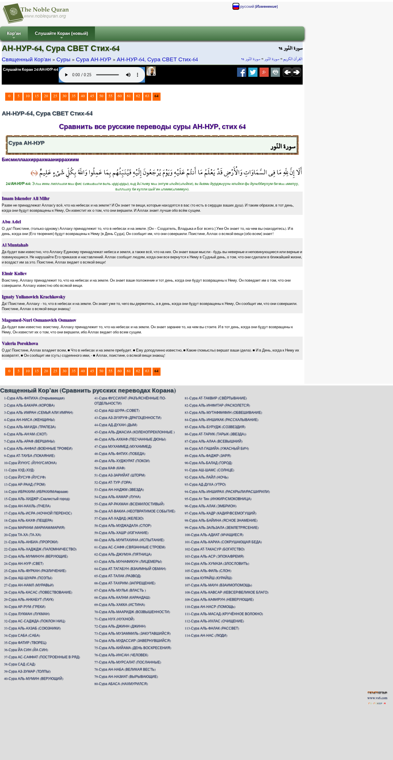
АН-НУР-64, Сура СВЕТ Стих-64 (157, 59)
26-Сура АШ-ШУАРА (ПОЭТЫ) (28, 577)
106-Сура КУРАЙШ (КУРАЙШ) (208, 577)
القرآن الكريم (293, 59)
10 (28, 95)
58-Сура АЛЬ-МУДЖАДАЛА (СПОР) (122, 525)
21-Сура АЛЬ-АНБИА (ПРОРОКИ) (31, 541)
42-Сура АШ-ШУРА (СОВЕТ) (117, 410)
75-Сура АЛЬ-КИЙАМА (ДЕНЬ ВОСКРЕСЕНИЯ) (132, 647)
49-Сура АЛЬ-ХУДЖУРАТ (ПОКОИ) (122, 460)
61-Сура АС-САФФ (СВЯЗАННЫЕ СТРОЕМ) (129, 547)
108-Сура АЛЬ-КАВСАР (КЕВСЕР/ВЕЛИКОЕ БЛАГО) (226, 592)
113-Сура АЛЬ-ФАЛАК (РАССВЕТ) (212, 628)
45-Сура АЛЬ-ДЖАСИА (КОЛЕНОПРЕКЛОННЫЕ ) (134, 431)
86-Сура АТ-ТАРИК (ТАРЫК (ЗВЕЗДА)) (215, 433)
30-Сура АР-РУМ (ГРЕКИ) (24, 606)
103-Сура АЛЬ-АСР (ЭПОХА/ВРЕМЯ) (214, 556)
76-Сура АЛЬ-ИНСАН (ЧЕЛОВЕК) (121, 654)
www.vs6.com (377, 697)
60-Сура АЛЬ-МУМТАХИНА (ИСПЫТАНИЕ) (129, 539)
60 (120, 95)
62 (138, 95)
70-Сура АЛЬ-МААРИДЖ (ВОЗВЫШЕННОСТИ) (132, 611)
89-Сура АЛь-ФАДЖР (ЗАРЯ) (208, 455)
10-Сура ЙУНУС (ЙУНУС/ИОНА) (30, 462)
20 (46, 95)
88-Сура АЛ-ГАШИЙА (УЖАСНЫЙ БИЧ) (217, 448)
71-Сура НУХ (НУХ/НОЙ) (114, 618)
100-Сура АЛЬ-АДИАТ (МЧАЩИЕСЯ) (214, 534)
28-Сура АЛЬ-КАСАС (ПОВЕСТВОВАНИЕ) (38, 592)
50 (101, 95)
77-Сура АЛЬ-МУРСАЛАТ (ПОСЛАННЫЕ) (127, 662)
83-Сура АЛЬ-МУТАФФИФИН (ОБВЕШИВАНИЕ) (223, 412)
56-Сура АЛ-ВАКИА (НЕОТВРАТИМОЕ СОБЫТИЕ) (134, 511)
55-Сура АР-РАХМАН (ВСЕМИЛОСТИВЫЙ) (129, 503)
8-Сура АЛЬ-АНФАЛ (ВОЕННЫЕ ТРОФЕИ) (38, 448)
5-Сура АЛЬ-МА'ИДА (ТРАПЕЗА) (30, 426)
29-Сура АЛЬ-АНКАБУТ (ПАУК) (29, 599)
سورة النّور (271, 59)
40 (83, 95)
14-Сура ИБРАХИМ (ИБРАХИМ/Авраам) (36, 491)
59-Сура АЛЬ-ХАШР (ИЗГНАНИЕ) (121, 532)
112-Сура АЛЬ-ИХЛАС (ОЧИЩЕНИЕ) (214, 620)
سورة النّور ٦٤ (250, 59)
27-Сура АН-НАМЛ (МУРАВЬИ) (29, 585)
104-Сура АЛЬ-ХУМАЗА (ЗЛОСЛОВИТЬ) (217, 563)
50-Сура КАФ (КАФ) (109, 467)
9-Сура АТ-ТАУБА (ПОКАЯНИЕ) (29, 455)
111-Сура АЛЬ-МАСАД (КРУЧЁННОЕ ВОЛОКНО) (224, 613)
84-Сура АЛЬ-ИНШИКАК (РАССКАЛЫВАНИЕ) (221, 419)
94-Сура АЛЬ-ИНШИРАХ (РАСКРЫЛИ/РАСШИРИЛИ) (227, 491)
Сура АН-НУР (93, 59)
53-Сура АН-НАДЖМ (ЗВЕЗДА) (119, 489)
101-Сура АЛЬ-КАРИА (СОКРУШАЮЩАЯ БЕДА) (223, 541)
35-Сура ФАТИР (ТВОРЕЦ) (25, 642)
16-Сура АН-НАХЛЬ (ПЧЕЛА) (27, 505)
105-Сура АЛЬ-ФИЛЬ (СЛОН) (208, 570)
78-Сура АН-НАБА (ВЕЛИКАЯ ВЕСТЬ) (125, 669)
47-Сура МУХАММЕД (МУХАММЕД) (123, 446)
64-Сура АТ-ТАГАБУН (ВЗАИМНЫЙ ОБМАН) (130, 568)
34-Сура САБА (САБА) (22, 635)
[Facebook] (241, 74)
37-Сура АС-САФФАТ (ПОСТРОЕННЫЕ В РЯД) (42, 656)
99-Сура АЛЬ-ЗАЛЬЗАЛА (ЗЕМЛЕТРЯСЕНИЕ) (222, 527)
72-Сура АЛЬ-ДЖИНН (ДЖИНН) (120, 626)
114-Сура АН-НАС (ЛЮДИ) (206, 635)
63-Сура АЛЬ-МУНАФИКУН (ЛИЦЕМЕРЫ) (128, 561)
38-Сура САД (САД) (19, 664)
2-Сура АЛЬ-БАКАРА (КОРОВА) (29, 405)
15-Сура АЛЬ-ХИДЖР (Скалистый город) (37, 498)
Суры (63, 59)
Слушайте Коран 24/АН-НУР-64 (30, 69)
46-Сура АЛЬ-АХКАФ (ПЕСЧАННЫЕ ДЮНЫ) (130, 439)
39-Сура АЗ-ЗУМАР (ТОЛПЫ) (27, 671)
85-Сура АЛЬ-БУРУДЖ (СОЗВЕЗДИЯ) (215, 426)
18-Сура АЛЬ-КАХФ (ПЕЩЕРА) (28, 520)
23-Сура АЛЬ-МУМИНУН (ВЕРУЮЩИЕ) (36, 556)
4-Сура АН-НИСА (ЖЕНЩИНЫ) (29, 419)
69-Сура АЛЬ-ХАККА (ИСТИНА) (119, 604)
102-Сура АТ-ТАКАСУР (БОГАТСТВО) (215, 549)
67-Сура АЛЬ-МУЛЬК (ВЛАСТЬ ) (120, 590)
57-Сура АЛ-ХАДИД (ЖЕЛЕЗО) (119, 518)
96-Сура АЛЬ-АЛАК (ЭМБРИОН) (210, 505)
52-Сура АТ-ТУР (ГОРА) (113, 482)
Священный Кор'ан (26, 59)
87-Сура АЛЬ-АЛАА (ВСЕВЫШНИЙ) (214, 441)
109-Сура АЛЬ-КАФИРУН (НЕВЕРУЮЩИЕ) (219, 599)
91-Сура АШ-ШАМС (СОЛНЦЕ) (209, 469)
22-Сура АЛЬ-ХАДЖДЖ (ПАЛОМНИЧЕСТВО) (40, 549)
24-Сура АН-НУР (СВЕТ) (23, 563)
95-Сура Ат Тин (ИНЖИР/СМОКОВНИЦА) (218, 498)
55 (110, 95)
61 (129, 95)
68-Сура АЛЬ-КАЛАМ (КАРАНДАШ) (122, 597)
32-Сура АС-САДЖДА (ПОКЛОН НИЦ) (34, 620)
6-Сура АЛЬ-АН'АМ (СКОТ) (25, 433)
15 (37, 95)
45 (92, 95)
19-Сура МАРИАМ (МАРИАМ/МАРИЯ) (34, 527)
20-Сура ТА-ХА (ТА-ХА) (22, 534)
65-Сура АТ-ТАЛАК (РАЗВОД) (117, 575)
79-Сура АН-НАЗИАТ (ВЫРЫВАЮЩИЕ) (126, 676)
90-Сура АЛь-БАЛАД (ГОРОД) (208, 462)
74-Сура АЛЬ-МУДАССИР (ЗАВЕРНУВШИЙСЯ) (132, 640)
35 (74, 95)
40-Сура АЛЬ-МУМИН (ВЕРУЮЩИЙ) (33, 678)
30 (64, 95)
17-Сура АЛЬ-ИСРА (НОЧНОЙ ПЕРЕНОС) (38, 513)
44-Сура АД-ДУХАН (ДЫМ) (115, 424)
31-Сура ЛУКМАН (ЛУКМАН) (27, 613)
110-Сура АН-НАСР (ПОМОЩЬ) (210, 606)
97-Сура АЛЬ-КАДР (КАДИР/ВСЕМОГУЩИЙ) (220, 513)
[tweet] (252, 74)
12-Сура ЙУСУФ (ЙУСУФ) (25, 477)
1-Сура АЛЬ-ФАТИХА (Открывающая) (34, 398)
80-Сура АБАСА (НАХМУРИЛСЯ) (121, 683)
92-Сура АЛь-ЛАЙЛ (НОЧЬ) (206, 477)
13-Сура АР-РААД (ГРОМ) (24, 484)
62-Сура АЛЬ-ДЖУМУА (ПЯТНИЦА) (123, 554)
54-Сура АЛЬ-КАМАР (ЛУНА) (117, 496)
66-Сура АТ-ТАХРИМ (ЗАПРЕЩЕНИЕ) (124, 582)
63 (147, 95)
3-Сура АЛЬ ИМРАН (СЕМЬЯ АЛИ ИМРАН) (38, 412)
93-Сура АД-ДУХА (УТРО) (205, 484)
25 (55, 95)
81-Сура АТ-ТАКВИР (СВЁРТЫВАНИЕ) (216, 398)
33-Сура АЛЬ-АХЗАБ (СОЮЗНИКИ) (32, 628)
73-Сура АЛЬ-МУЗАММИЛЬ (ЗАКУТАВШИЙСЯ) (132, 633)
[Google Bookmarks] (264, 74)
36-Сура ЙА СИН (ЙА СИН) (26, 649)
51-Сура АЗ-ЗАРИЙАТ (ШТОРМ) (119, 475)
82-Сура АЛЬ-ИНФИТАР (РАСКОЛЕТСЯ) (217, 405)
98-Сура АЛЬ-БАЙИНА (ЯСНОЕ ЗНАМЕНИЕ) (221, 520)
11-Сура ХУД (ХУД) (19, 469)
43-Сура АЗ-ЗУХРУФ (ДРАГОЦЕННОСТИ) (127, 417)
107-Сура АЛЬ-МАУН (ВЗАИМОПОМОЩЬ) (218, 585)
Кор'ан (14, 36)
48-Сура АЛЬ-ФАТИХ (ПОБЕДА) (119, 453)
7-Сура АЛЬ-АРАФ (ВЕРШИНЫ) (29, 441)
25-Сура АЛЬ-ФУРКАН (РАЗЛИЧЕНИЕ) (35, 570)
